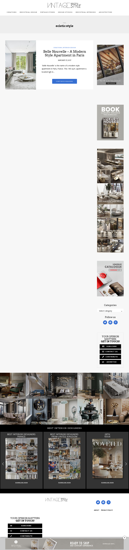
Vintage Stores (47, 12)
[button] (126, 464)
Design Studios (65, 12)
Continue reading (64, 81)
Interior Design (69, 47)
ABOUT (96, 510)
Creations (12, 12)
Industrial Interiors (86, 12)
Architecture (105, 12)
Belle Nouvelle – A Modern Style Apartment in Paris (64, 53)
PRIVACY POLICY (107, 510)
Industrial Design (28, 12)
